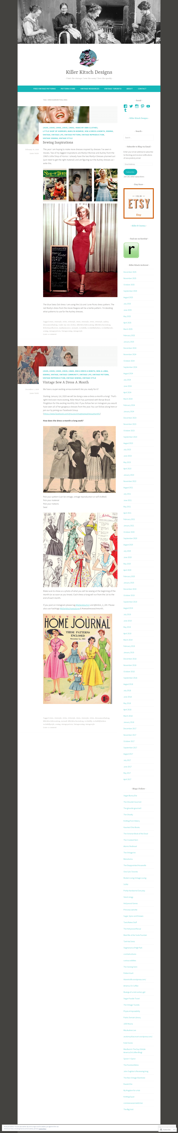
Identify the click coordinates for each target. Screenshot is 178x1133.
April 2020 (127, 570)
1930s (52, 127)
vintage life (57, 135)
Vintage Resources (90, 88)
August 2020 (128, 544)
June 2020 (128, 557)
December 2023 (130, 418)
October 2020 (129, 532)
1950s (65, 127)
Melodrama (128, 859)
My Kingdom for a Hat (132, 1090)
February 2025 (129, 335)
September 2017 (130, 747)
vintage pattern (72, 135)
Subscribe (130, 172)
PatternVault (128, 973)
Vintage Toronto (112, 88)
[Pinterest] (143, 106)
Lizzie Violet (34, 153)
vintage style (66, 138)
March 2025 (128, 329)
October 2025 (129, 284)
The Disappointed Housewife (135, 865)
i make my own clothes (86, 127)
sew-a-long (102, 371)
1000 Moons (128, 1024)
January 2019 (129, 652)
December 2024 (130, 348)
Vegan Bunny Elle (130, 795)
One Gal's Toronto (131, 871)
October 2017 (129, 741)
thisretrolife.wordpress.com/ (135, 979)
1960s (71, 127)
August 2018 (128, 684)
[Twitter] (131, 106)
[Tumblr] (126, 110)
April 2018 (127, 709)
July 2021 (127, 494)
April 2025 (127, 322)
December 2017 (130, 728)
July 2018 (127, 690)
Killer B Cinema (139, 226)
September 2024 (130, 367)
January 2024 (129, 411)
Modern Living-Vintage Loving (135, 878)
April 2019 (127, 633)
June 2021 (128, 500)
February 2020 (129, 576)
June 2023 (128, 456)
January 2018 (129, 722)
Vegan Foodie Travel (132, 998)
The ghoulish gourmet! (132, 808)
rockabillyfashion (94, 328)
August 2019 (128, 608)
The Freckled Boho (131, 1065)
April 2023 (127, 468)
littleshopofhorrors (50, 328)
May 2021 (127, 506)
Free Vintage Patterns (44, 88)
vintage (46, 135)
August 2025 (128, 297)
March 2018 (128, 716)
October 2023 (129, 430)
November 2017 (130, 735)
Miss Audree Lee (130, 1030)
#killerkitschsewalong (70, 608)
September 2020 (130, 538)
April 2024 (127, 392)
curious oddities (130, 960)
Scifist (126, 884)
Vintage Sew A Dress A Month (66, 382)
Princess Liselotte (130, 909)
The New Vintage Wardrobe (134, 1077)
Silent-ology (128, 897)
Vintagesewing (67, 331)
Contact (142, 88)
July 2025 (127, 303)
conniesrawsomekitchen (133, 1103)
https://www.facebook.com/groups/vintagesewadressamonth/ (72, 413)
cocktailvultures (130, 954)
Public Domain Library (132, 1017)
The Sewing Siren (130, 967)
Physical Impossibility (132, 1011)
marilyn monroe (76, 131)
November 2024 (130, 354)
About (130, 88)
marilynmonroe (65, 328)
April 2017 (127, 779)
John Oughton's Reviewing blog (136, 1071)
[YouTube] (148, 106)
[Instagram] (137, 106)
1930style (71, 322)
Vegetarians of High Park (133, 947)
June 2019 (128, 620)
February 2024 (129, 405)
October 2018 (129, 671)
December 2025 (130, 272)
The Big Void (128, 1109)
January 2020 (129, 582)
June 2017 (128, 766)
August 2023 (128, 443)
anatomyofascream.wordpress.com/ (138, 1036)
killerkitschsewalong (102, 325)
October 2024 (129, 361)
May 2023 (127, 462)
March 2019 (128, 640)
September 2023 (130, 437)
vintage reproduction (93, 135)
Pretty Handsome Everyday (134, 890)
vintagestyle (77, 331)
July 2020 (127, 551)
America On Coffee (131, 986)
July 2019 (127, 614)
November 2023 (130, 424)
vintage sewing (50, 138)
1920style (58, 322)
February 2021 (129, 519)
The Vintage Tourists (131, 1005)
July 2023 (127, 449)
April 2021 (127, 513)
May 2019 (127, 627)
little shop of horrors (55, 131)
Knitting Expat (129, 1096)
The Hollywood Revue (132, 929)
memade (75, 328)
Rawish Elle (128, 1084)
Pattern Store (68, 88)
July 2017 (127, 760)
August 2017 (128, 754)
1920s (45, 127)
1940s (58, 127)
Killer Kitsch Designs (89, 72)
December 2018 (130, 659)
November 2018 (130, 665)
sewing (109, 131)
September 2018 (130, 678)
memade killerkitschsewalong (72, 721)
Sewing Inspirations (58, 143)
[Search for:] (139, 137)
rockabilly (82, 328)
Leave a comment (50, 334)
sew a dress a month (95, 131)
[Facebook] (126, 106)
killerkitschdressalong (85, 325)
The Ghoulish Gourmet (132, 802)
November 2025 (130, 278)
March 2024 (128, 399)
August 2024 (128, 373)
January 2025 (129, 341)
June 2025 (128, 310)
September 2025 (130, 291)
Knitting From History (132, 821)
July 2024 (127, 380)
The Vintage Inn (130, 852)
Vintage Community (69, 374)
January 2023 (129, 475)
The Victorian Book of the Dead (136, 833)
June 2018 (128, 697)
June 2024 (128, 386)
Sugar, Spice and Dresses (133, 916)
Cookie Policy (42, 1129)
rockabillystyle (107, 328)
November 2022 (130, 481)
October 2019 (129, 595)
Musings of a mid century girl (134, 992)
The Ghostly (128, 814)
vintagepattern (55, 331)
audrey (105, 322)
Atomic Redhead (130, 846)
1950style (98, 322)
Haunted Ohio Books (132, 827)
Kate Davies (128, 1043)
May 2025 (127, 316)
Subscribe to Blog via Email (139, 147)
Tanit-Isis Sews (129, 941)
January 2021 (129, 525)
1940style (85, 322)
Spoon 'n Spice (129, 1058)
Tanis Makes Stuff (130, 922)
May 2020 (127, 563)
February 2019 (129, 646)
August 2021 (128, 487)
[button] (54, 185)
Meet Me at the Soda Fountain (135, 935)
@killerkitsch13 (83, 605)
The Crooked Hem (131, 840)
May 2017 (127, 773)
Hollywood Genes (131, 903)
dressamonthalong (50, 325)
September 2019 (130, 602)
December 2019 (130, 589)
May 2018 (127, 703)
